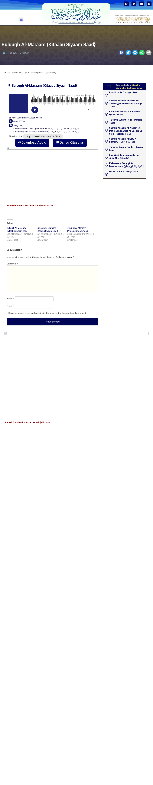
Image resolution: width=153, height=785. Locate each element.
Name (10, 298)
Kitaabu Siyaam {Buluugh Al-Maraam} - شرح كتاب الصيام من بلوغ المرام (46, 131)
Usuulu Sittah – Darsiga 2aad (123, 171)
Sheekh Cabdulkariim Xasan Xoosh (25, 118)
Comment (12, 264)
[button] (21, 19)
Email (10, 306)
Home (7, 72)
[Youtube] (141, 3)
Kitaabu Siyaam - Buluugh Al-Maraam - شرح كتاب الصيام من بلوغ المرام (46, 128)
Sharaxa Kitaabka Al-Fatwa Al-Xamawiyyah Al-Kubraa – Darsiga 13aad (125, 103)
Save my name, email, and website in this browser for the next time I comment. (47, 313)
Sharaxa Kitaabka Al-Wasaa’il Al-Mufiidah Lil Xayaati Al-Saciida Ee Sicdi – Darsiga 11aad (125, 131)
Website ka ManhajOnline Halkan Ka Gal (133, 16)
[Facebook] (126, 3)
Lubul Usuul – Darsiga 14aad (123, 92)
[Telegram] (149, 3)
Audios (15, 72)
